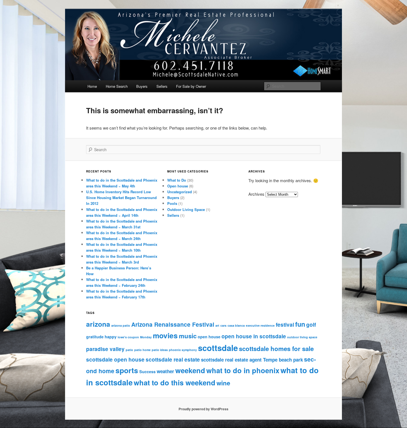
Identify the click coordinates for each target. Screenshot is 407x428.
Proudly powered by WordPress (203, 408)
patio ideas (160, 350)
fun (300, 324)
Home (92, 86)
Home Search (117, 86)
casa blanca (236, 325)
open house (209, 336)
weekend (190, 370)
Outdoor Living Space (186, 209)
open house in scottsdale (253, 336)
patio (129, 350)
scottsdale (218, 348)
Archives (256, 194)
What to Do (176, 180)
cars (223, 325)
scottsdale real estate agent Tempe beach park (252, 359)
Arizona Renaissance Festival (172, 324)
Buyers (142, 86)
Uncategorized (179, 191)
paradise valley (105, 349)
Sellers (162, 86)
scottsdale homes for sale (276, 348)
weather (165, 371)
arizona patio (120, 325)
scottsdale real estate (173, 359)
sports (126, 370)
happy (111, 336)
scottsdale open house (115, 359)
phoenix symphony (183, 350)
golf (311, 324)
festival (285, 324)
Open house (177, 186)
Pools (172, 203)
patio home (142, 350)
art (217, 325)
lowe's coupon (128, 337)
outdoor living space (302, 337)
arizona (98, 324)
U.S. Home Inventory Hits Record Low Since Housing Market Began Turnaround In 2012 (121, 197)
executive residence (260, 325)
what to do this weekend (174, 382)
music (188, 335)
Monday (146, 337)
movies (165, 335)
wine (223, 382)
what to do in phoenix (242, 370)
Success (147, 371)
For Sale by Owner (191, 86)
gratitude (95, 336)
